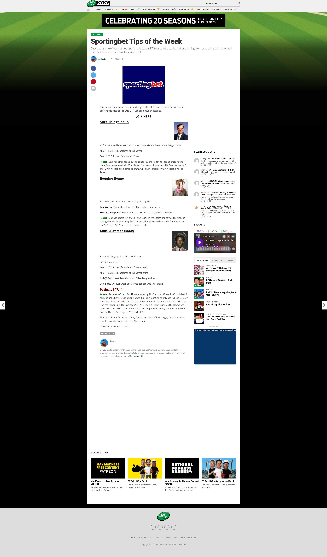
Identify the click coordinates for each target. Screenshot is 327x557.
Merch (182, 537)
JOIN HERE (143, 116)
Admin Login (192, 537)
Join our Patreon (144, 537)
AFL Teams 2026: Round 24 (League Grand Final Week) (218, 269)
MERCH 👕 (135, 9)
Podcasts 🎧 (169, 9)
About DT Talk (171, 537)
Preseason (202, 9)
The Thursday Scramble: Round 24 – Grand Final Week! (220, 317)
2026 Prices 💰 (186, 9)
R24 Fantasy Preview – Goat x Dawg (219, 281)
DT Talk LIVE (158, 537)
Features (216, 9)
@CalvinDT (138, 355)
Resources (230, 9)
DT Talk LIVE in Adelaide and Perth (218, 481)
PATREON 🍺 (111, 9)
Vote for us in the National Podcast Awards (182, 482)
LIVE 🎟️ (123, 9)
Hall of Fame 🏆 (151, 9)
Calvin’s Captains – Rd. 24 (222, 158)
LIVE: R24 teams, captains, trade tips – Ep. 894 (218, 182)
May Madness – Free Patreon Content (105, 482)
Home (99, 9)
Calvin (103, 58)
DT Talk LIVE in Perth (137, 481)
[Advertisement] (213, 108)
